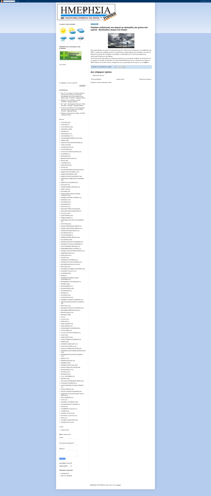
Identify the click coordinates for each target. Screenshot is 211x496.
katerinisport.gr (65, 473)
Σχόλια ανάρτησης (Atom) (104, 82)
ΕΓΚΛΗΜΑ (64, 191)
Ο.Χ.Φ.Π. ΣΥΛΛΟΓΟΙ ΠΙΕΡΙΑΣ (70, 332)
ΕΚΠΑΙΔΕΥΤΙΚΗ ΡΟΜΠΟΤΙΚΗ (70, 211)
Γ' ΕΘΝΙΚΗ (64, 163)
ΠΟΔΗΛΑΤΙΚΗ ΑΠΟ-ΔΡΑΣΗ (69, 367)
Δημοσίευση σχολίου (98, 75)
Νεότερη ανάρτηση (96, 79)
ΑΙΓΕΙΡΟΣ (64, 131)
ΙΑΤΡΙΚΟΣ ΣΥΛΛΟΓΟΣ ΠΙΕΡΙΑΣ (70, 262)
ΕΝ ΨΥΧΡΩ (64, 224)
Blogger (119, 485)
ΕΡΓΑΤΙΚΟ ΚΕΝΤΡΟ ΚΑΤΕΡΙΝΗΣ (70, 242)
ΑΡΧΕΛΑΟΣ (64, 145)
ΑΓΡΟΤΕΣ (64, 124)
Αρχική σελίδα (120, 79)
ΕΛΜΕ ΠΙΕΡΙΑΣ (65, 215)
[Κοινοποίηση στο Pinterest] (125, 67)
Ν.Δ (62, 317)
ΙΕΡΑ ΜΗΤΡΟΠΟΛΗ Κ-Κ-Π (69, 264)
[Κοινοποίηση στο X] (121, 67)
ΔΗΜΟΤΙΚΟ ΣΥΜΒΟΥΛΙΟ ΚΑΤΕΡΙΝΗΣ (72, 178)
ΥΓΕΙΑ (63, 399)
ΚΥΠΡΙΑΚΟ (64, 295)
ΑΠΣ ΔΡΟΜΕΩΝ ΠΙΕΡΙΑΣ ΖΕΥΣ (70, 138)
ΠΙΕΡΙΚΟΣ (64, 363)
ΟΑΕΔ (63, 335)
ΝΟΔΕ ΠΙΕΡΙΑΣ (65, 326)
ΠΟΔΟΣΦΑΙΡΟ (65, 369)
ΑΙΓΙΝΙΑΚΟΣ (65, 133)
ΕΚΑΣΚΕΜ (64, 202)
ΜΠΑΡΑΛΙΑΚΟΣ (66, 312)
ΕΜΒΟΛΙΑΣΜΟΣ (66, 218)
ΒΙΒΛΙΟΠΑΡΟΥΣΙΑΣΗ (67, 158)
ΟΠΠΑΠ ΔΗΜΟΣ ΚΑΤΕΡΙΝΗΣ (70, 339)
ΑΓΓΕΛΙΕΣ (64, 122)
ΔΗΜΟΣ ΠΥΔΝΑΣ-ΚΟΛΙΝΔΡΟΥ (70, 176)
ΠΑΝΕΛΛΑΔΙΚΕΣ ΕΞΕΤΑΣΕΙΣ (70, 348)
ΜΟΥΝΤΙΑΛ (64, 305)
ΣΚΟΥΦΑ (63, 378)
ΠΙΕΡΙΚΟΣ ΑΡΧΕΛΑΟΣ (67, 365)
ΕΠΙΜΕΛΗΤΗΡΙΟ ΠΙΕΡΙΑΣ (69, 237)
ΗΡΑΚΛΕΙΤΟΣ (65, 255)
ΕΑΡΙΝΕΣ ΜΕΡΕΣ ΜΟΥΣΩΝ (69, 187)
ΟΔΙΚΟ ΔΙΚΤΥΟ (65, 337)
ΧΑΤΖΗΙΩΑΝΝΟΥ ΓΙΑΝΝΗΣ (69, 404)
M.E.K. (63, 418)
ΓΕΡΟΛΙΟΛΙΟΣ (65, 165)
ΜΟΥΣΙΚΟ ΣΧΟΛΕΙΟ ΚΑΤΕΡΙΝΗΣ (71, 308)
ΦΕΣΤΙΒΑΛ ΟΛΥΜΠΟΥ (68, 402)
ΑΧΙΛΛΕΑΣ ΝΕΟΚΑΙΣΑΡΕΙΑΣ (70, 151)
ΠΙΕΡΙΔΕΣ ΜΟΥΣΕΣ (66, 360)
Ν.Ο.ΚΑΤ (63, 319)
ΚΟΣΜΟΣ (64, 284)
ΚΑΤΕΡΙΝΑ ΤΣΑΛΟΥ (67, 271)
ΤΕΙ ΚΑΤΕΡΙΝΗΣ (66, 397)
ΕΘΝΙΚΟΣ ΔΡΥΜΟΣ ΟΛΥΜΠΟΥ (70, 197)
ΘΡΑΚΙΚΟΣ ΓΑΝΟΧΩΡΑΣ (68, 260)
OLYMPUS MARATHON (68, 420)
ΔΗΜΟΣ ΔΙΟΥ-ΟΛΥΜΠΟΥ (68, 172)
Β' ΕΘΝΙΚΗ (64, 154)
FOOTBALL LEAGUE (67, 415)
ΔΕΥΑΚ (63, 167)
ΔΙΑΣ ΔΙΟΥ (64, 184)
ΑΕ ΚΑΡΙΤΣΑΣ (65, 127)
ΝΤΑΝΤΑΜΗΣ (65, 330)
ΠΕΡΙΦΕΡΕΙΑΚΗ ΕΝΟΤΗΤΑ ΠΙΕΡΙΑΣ (72, 354)
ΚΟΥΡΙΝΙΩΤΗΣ (65, 290)
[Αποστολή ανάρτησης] (115, 66)
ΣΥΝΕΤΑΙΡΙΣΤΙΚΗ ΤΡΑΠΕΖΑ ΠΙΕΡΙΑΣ (72, 385)
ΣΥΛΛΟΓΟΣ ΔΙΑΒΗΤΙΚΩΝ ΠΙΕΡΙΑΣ (71, 381)
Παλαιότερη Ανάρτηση (145, 79)
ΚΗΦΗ (63, 275)
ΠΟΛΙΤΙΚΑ (64, 372)
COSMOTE (64, 411)
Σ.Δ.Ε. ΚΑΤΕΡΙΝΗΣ (66, 376)
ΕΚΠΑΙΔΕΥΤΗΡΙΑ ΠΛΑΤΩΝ (69, 208)
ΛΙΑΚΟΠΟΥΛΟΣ (66, 297)
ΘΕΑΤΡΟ (63, 257)
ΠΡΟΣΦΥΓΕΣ (65, 374)
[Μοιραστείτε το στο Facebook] (123, 67)
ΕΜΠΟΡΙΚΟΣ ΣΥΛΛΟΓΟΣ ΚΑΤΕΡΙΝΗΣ (72, 220)
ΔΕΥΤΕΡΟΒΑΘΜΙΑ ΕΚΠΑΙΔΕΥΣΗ (71, 169)
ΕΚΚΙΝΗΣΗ (64, 204)
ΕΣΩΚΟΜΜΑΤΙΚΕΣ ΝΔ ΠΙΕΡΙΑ (70, 248)
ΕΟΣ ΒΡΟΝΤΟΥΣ (66, 233)
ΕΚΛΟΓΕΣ (64, 206)
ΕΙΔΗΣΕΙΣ (64, 199)
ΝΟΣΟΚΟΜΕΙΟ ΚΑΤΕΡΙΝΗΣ (69, 328)
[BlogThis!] (120, 67)
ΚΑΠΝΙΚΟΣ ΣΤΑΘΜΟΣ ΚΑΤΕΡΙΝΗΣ (71, 269)
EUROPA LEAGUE (66, 413)
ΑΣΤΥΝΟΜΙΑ (65, 149)
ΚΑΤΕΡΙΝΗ (64, 273)
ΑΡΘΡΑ (63, 140)
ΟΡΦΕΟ (63, 341)
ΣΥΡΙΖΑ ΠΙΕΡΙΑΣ (66, 389)
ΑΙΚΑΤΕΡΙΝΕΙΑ (65, 136)
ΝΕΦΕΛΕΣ (64, 321)
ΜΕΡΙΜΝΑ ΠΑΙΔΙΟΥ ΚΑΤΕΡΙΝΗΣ (71, 299)
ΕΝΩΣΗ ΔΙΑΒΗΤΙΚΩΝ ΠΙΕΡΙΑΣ (70, 226)
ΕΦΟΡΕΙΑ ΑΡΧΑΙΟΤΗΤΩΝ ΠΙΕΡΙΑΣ (71, 251)
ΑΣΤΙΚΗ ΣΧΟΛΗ (66, 147)
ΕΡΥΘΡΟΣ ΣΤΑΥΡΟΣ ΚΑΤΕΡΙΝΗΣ (71, 244)
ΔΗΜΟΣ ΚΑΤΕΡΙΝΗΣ (67, 174)
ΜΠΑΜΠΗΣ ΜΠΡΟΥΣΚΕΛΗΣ (69, 310)
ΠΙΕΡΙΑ (63, 358)
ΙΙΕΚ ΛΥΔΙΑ (64, 266)
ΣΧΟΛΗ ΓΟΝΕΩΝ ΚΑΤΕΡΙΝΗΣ (70, 391)
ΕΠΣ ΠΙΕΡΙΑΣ (65, 239)
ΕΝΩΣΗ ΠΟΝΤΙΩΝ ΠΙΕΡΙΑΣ (69, 230)
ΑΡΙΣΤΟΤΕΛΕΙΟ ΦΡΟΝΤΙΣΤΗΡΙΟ (71, 142)
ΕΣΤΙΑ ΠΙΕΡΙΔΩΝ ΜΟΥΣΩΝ (69, 246)
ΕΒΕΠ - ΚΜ (64, 189)
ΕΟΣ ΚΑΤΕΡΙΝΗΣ (66, 235)
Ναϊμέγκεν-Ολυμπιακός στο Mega (70, 113)
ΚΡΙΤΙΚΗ (63, 293)
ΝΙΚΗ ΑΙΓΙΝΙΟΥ (65, 323)
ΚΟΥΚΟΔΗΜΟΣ (65, 286)
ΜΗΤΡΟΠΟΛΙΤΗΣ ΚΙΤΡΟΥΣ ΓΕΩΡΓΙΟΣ (72, 302)
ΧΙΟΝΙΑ (63, 406)
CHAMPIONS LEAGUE (68, 408)
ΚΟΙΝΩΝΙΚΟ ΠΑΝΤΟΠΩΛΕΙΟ (70, 281)
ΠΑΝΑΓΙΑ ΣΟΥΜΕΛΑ (67, 346)
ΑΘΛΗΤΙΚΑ (64, 129)
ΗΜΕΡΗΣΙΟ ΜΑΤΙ (66, 253)
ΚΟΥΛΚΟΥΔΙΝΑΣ (66, 288)
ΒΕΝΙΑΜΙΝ (64, 156)
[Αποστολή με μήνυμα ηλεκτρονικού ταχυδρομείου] (118, 67)
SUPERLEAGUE (66, 422)
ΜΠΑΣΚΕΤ (64, 314)
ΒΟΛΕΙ (63, 160)
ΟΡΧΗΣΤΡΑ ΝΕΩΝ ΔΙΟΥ (68, 344)
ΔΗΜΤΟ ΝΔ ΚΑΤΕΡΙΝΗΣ (68, 182)
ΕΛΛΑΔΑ (64, 213)
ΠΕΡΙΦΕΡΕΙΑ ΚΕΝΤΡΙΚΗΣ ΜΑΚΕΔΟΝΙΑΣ (73, 350)
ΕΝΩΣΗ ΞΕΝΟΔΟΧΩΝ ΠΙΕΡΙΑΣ (70, 228)
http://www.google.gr (66, 475)
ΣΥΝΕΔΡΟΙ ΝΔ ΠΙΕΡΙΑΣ (68, 383)
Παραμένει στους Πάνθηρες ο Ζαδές (70, 100)
